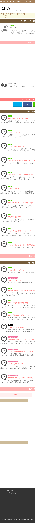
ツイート (17, 104)
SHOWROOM (16, 13)
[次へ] (16, 394)
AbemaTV (12, 13)
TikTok (19, 13)
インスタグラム (5, 15)
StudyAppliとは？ (13, 493)
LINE (1, 13)
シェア (27, 104)
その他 (22, 13)
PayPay (9, 13)
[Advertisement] (23, 7)
